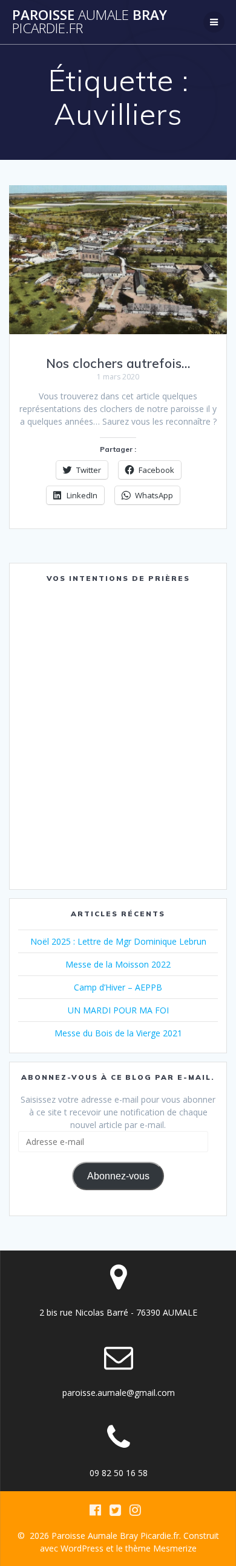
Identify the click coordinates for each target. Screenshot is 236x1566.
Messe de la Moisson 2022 (118, 964)
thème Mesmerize (161, 1548)
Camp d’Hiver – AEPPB (118, 987)
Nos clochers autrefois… (118, 363)
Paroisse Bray (89, 22)
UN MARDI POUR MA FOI (118, 1010)
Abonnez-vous (118, 1176)
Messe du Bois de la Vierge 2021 (118, 1033)
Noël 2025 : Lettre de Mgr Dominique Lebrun (118, 941)
